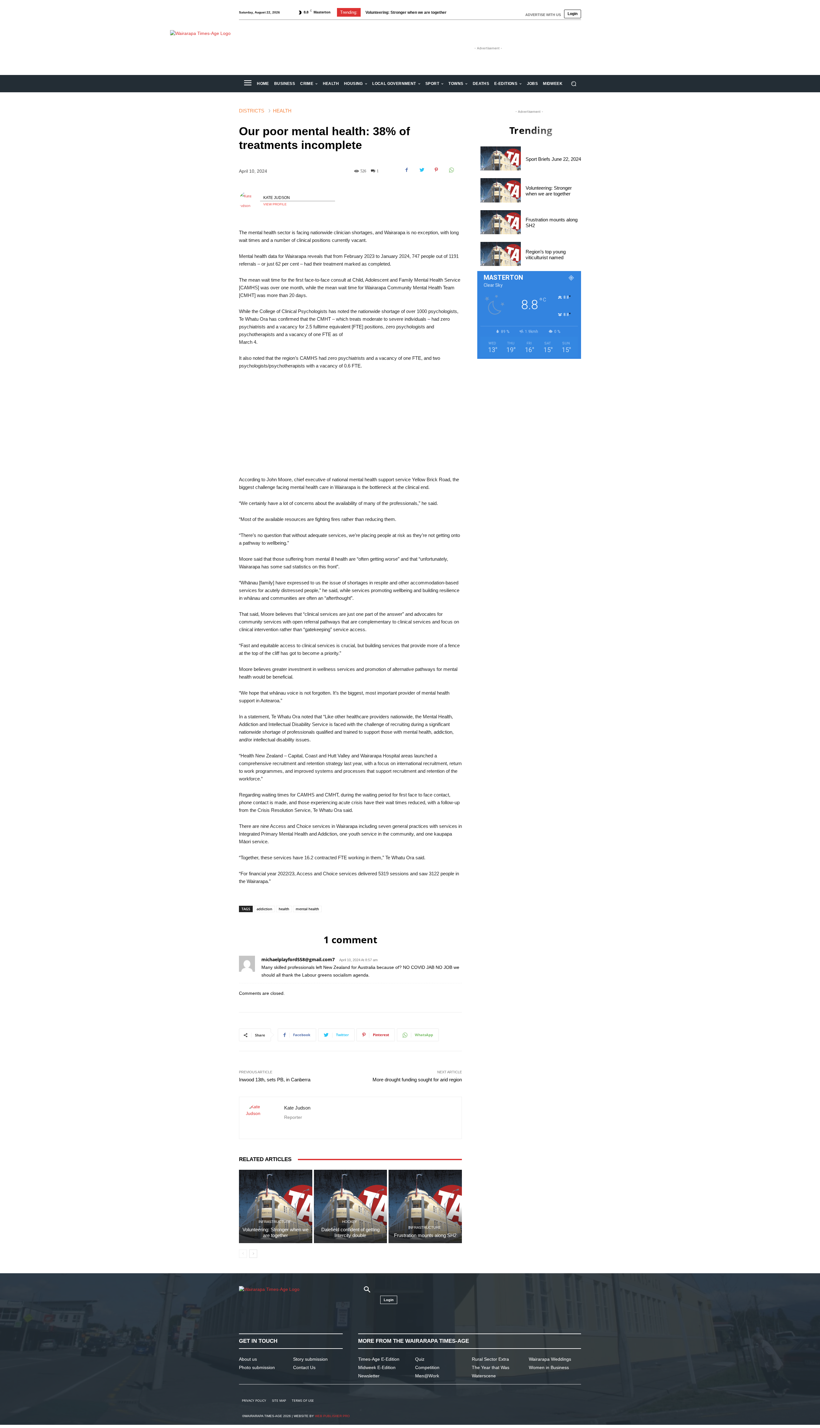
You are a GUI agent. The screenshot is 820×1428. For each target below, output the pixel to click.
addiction (264, 908)
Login (573, 14)
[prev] (459, 12)
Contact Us (304, 1367)
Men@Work (427, 1375)
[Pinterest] (436, 169)
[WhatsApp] (451, 169)
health (284, 908)
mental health (307, 908)
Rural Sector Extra (490, 1359)
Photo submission (257, 1367)
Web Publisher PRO (332, 1416)
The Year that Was (490, 1367)
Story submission (310, 1359)
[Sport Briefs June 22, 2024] (500, 158)
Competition (427, 1367)
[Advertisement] (350, 423)
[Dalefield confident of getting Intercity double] (350, 1206)
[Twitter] (421, 169)
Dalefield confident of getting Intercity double (350, 1232)
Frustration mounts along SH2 (392, 12)
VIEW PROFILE (275, 204)
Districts (251, 110)
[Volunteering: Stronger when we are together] (275, 1206)
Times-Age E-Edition (378, 1359)
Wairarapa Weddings (550, 1359)
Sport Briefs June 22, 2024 (553, 159)
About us (248, 1359)
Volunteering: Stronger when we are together (275, 1232)
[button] (573, 83)
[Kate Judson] (249, 200)
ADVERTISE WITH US (543, 15)
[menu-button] (247, 83)
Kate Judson (276, 197)
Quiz (419, 1359)
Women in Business (549, 1367)
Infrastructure (274, 1222)
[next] (469, 12)
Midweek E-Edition (377, 1367)
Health (282, 110)
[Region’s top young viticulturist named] (500, 254)
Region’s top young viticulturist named (546, 254)
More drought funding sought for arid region (417, 1079)
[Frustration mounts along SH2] (425, 1206)
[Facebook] (406, 169)
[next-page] (253, 1254)
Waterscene (484, 1375)
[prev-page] (243, 1254)
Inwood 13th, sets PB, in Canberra (274, 1079)
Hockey (349, 1222)
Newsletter (369, 1375)
